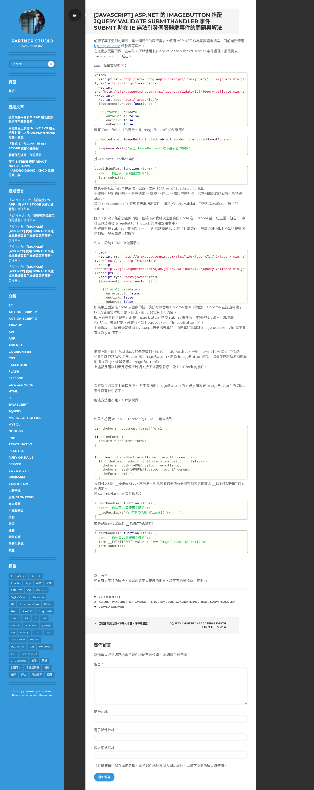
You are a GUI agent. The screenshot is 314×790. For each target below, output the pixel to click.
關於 (12, 91)
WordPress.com (42, 695)
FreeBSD (16, 378)
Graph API (45, 611)
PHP (12, 438)
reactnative (18, 639)
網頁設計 (15, 537)
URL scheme (18, 660)
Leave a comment (112, 606)
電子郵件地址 (105, 730)
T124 (13, 653)
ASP (12, 338)
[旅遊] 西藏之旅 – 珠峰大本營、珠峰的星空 (123, 623)
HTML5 (15, 618)
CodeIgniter (20, 352)
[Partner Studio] (32, 21)
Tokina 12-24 (29, 653)
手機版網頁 (16, 510)
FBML (47, 604)
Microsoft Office (25, 418)
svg (32, 646)
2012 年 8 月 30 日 (110, 597)
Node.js (16, 431)
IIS (10, 398)
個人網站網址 (104, 748)
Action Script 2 (23, 312)
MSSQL (24, 632)
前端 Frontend (21, 497)
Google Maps (21, 385)
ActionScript (18, 576)
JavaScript (18, 405)
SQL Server (19, 471)
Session (34, 639)
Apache (15, 325)
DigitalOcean (19, 597)
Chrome (41, 590)
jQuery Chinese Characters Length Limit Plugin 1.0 (198, 625)
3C (11, 305)
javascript (31, 625)
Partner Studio (32, 41)
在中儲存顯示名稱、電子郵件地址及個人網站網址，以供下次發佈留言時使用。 (162, 766)
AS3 (38, 583)
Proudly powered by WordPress (32, 691)
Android (36, 576)
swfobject (45, 646)
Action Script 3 (23, 319)
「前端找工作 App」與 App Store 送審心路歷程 (31, 204)
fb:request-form (29, 604)
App (28, 583)
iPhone (15, 625)
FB (12, 604)
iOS (44, 618)
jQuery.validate (179, 601)
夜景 (44, 660)
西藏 (49, 674)
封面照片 (16, 667)
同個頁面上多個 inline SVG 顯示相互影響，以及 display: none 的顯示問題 (32, 132)
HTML (13, 391)
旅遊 (12, 524)
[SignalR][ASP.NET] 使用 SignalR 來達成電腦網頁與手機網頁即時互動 (31, 231)
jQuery (15, 411)
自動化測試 (16, 543)
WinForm (17, 477)
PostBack (201, 601)
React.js (16, 451)
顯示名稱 (102, 712)
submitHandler (222, 601)
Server (15, 464)
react (49, 632)
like (13, 632)
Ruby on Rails (21, 457)
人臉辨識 (15, 491)
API (11, 332)
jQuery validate (107, 46)
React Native (20, 444)
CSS (12, 358)
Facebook (18, 365)
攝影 (12, 517)
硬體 (12, 530)
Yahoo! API (18, 484)
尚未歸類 (15, 504)
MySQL (14, 424)
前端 (34, 660)
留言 (98, 664)
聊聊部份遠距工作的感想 (25, 155)
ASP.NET (16, 345)
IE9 (26, 618)
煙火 (23, 674)
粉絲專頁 (37, 674)
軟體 (12, 550)
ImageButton (123, 601)
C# (29, 590)
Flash (14, 371)
